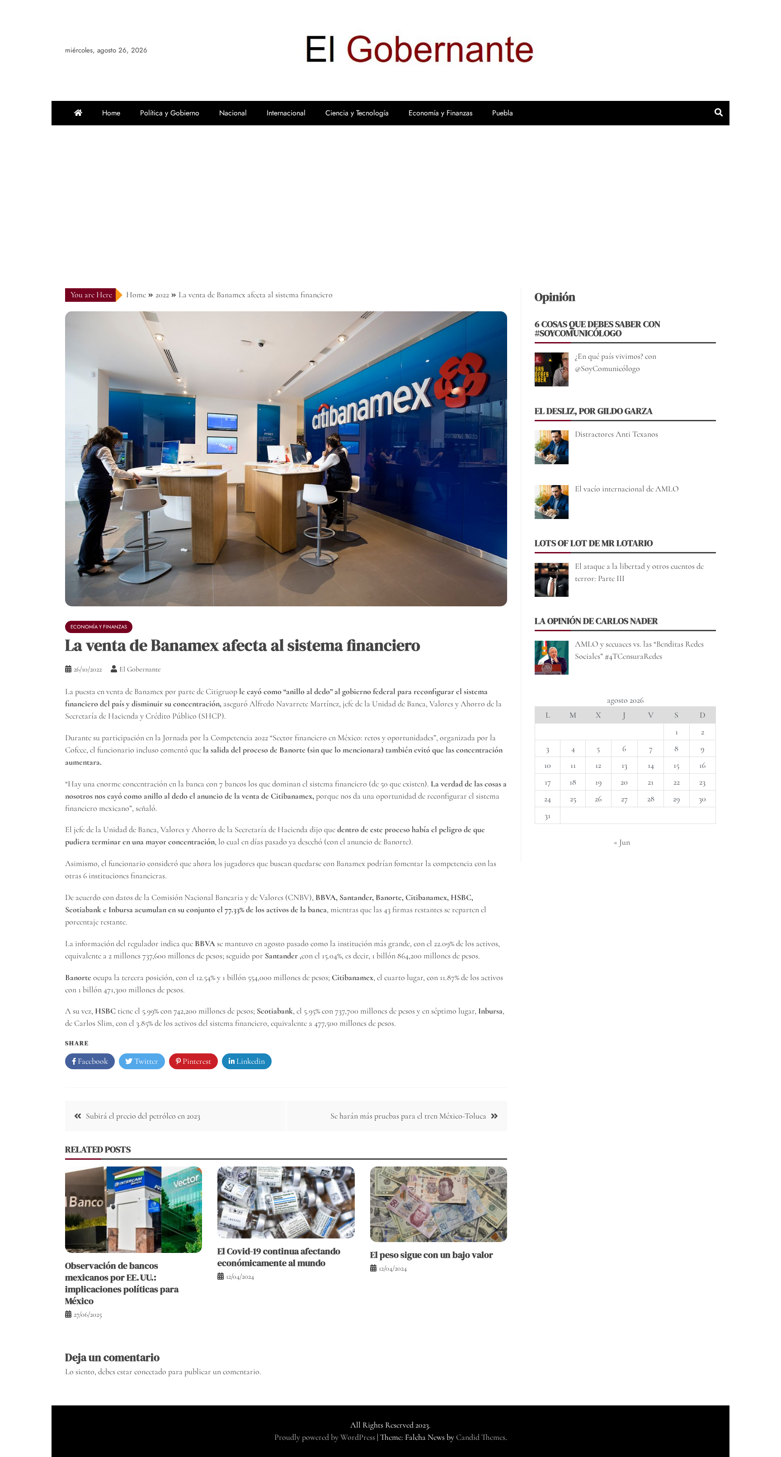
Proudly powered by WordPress (325, 1437)
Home (111, 113)
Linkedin (250, 1061)
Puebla (502, 113)
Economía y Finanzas (440, 113)
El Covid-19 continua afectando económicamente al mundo (278, 1257)
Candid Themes (480, 1437)
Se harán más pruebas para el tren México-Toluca (408, 1116)
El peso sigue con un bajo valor (431, 1254)
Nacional (233, 113)
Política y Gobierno (169, 113)
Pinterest (196, 1061)
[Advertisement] (390, 193)
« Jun (622, 842)
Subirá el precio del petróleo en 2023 (143, 1116)
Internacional (286, 113)
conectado (150, 1371)
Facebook (92, 1061)
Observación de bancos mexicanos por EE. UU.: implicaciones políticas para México (122, 1283)
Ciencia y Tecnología (357, 113)
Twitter (145, 1061)
